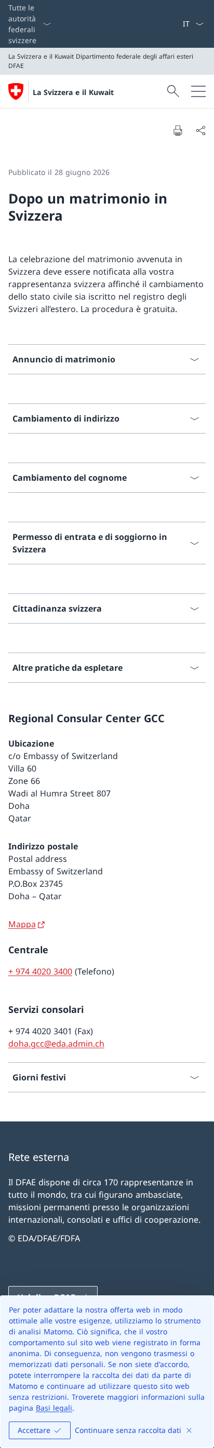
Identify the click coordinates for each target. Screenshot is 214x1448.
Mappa (22, 924)
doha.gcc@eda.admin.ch (56, 1043)
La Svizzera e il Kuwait (73, 92)
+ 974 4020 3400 (40, 971)
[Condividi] (200, 130)
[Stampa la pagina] (177, 130)
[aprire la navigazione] (198, 91)
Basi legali (54, 1408)
